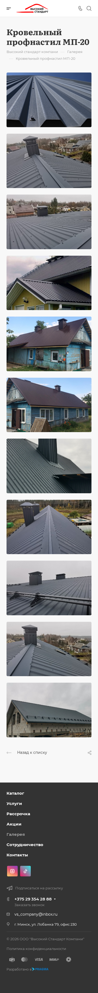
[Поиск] (88, 8)
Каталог (15, 793)
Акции (14, 824)
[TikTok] (25, 871)
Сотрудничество (25, 844)
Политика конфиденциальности (36, 948)
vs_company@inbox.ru (35, 914)
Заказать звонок (29, 905)
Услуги (14, 803)
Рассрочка (18, 813)
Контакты (17, 854)
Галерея (16, 834)
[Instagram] (12, 871)
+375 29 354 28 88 (33, 899)
